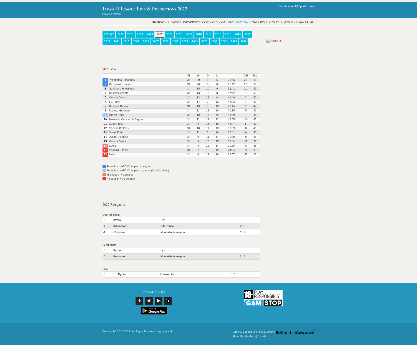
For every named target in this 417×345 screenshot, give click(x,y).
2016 (218, 34)
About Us (237, 336)
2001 (214, 41)
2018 (199, 34)
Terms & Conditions (243, 331)
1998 (244, 41)
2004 (185, 41)
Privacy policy (265, 331)
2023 (150, 34)
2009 (136, 41)
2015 (228, 34)
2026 (120, 34)
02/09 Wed (241, 21)
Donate (262, 336)
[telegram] (168, 301)
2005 (175, 41)
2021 (169, 34)
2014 (238, 34)
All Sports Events (305, 6)
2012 (107, 41)
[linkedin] (158, 301)
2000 (224, 41)
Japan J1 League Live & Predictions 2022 (144, 8)
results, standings (111, 13)
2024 (140, 34)
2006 (165, 41)
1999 (234, 41)
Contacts (250, 336)
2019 (189, 34)
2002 (205, 41)
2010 (126, 41)
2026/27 (109, 34)
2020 (179, 34)
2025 (130, 34)
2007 (156, 41)
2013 (248, 34)
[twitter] (149, 301)
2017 (208, 34)
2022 (160, 34)
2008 (146, 41)
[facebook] (139, 301)
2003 (195, 41)
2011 (117, 41)
